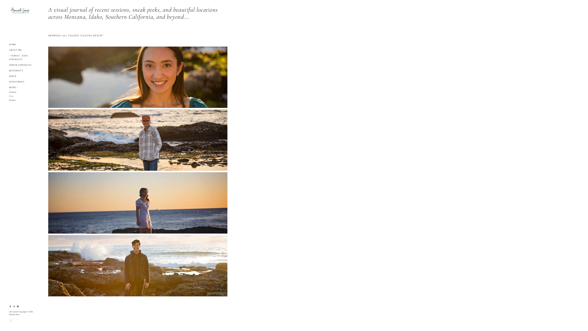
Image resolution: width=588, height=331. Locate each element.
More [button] (12, 87)
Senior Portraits (20, 65)
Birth (12, 76)
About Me (15, 50)
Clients (12, 100)
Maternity (16, 70)
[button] (17, 86)
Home (12, 44)
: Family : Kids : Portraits (19, 58)
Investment (17, 82)
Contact (12, 92)
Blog (11, 96)
